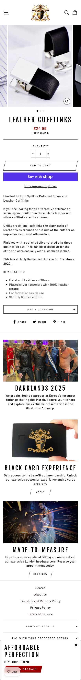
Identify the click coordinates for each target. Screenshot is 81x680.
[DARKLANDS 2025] (40, 361)
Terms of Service (40, 614)
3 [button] (44, 111)
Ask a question (40, 309)
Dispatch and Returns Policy (40, 601)
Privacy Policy (40, 607)
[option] (40, 66)
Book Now (40, 574)
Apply (40, 492)
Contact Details (40, 626)
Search (40, 588)
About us (40, 594)
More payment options (40, 186)
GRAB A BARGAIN (23, 669)
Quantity (41, 146)
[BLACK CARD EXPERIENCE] (40, 440)
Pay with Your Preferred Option (40, 638)
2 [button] (41, 111)
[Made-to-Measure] (40, 522)
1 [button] (38, 111)
